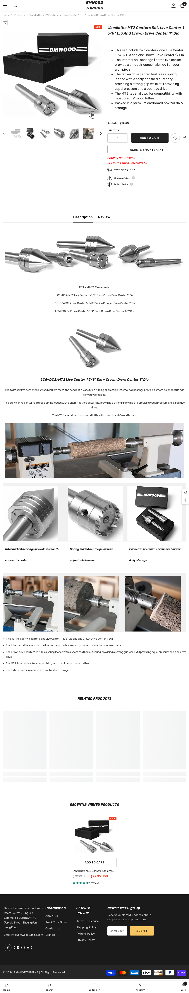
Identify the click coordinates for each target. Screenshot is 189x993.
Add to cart (149, 138)
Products (19, 15)
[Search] (15, 5)
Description (83, 217)
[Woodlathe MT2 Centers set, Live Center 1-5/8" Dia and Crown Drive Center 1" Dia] (94, 836)
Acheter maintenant (147, 150)
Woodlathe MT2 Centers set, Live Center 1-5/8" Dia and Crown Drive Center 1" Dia (93, 871)
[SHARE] (183, 138)
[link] (25, 774)
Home (6, 15)
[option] (52, 74)
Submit (141, 931)
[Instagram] (18, 947)
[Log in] (173, 6)
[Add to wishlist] (175, 138)
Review (104, 217)
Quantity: (113, 130)
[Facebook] (7, 947)
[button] (4, 133)
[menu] (5, 5)
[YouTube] (28, 947)
